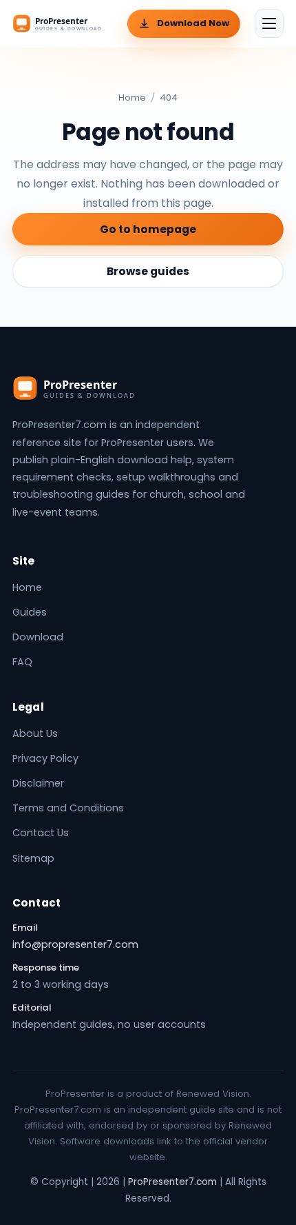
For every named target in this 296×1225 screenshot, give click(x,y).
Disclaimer (38, 783)
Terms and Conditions (68, 808)
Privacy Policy (45, 758)
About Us (35, 733)
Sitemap (33, 858)
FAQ (22, 662)
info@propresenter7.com (75, 944)
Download (37, 637)
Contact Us (40, 833)
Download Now (193, 23)
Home (132, 97)
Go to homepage (148, 229)
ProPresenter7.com (172, 1181)
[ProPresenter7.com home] (62, 23)
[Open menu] (269, 23)
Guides (29, 612)
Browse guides (148, 271)
